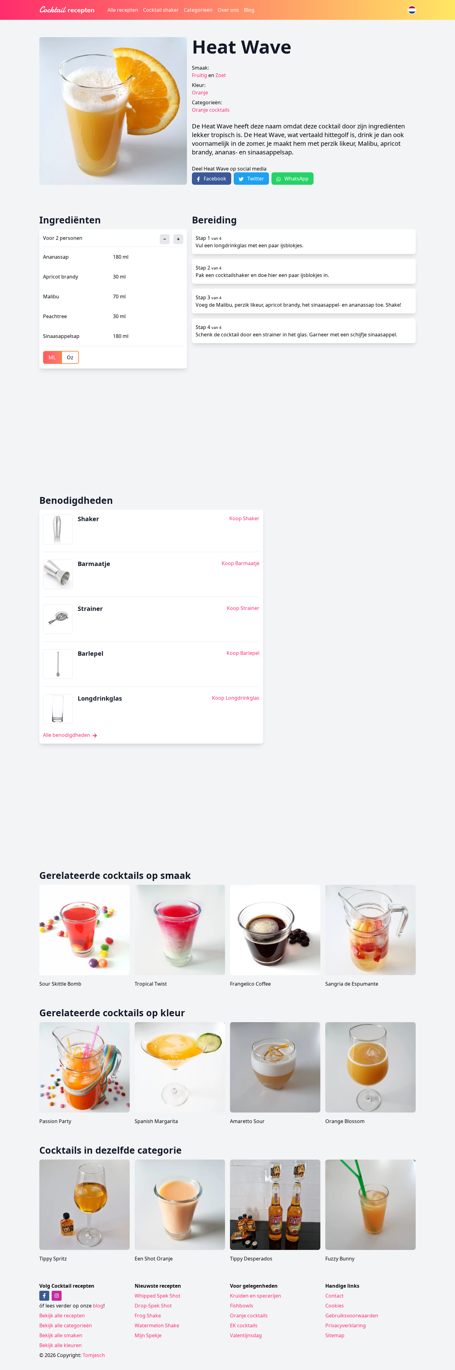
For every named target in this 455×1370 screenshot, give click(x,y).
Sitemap (334, 1335)
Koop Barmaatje (240, 563)
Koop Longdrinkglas (235, 697)
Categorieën (198, 9)
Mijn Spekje (148, 1335)
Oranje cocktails (211, 109)
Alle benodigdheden (67, 735)
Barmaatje (94, 564)
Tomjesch (94, 1355)
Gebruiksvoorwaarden (351, 1315)
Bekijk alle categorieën (65, 1325)
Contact (334, 1295)
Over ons (228, 9)
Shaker (88, 519)
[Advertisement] (225, 431)
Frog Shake (148, 1315)
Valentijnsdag (246, 1335)
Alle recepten (122, 9)
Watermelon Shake (157, 1325)
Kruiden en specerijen (255, 1295)
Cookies (334, 1305)
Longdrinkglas (100, 698)
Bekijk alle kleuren (60, 1345)
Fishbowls (241, 1305)
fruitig (199, 75)
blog (98, 1305)
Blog (249, 9)
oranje (200, 92)
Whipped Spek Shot (157, 1295)
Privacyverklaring (345, 1325)
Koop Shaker (244, 518)
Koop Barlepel (243, 653)
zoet (220, 75)
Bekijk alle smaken (60, 1335)
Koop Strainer (243, 608)
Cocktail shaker (161, 9)
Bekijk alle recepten (62, 1315)
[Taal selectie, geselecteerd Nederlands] (412, 10)
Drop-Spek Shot (153, 1305)
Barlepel (90, 653)
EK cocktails (244, 1325)
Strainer (90, 608)
